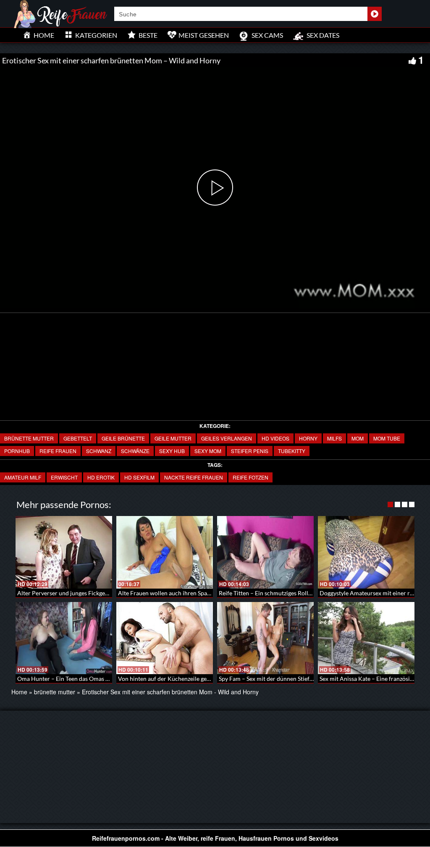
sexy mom (207, 450)
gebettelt (77, 438)
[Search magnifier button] (374, 14)
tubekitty (291, 450)
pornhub (17, 450)
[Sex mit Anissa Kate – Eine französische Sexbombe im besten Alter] (366, 638)
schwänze (135, 450)
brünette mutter (29, 438)
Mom (357, 438)
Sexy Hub (172, 450)
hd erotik (101, 477)
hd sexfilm (139, 477)
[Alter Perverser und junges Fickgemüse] (64, 552)
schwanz (98, 450)
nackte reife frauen (193, 477)
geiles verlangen (226, 438)
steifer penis (249, 450)
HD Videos (275, 438)
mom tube (386, 438)
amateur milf (22, 477)
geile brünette (123, 438)
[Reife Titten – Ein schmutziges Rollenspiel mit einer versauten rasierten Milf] (265, 552)
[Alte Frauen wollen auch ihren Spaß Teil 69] (164, 552)
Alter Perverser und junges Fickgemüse (68, 593)
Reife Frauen (57, 450)
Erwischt (64, 477)
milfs (334, 438)
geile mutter (173, 438)
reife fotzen (250, 477)
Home (19, 692)
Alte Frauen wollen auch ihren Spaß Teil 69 (173, 593)
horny (308, 438)
